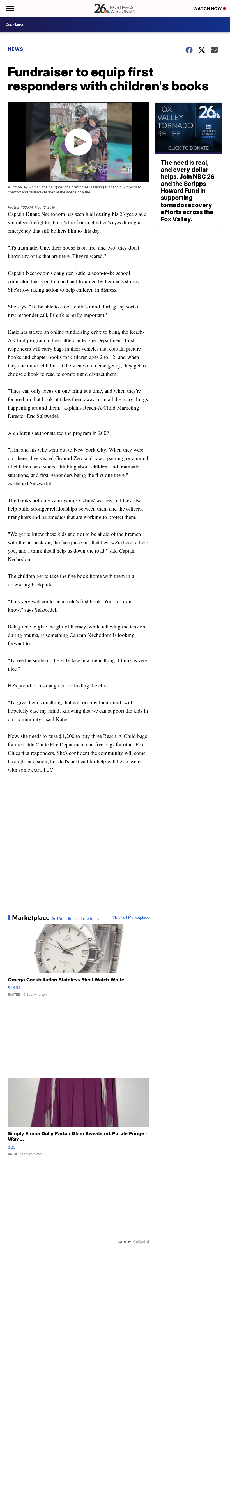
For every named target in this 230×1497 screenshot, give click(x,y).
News (15, 49)
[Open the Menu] (9, 8)
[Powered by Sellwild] (141, 1242)
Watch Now (208, 8)
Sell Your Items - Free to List (76, 919)
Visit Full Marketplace (130, 918)
